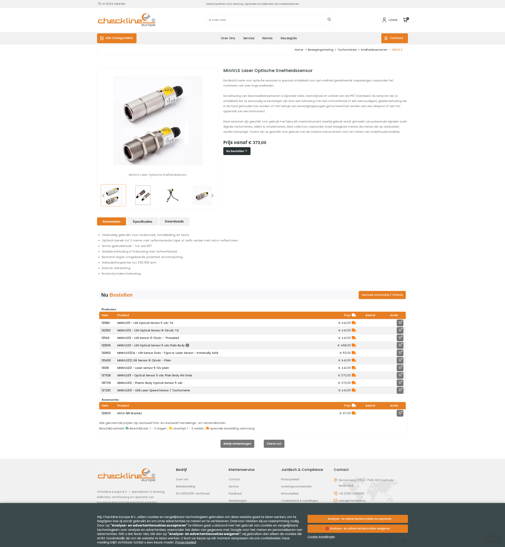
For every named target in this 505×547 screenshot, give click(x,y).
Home (299, 50)
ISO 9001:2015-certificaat (193, 494)
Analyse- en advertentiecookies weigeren (359, 528)
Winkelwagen (238, 501)
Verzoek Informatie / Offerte (382, 295)
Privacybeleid (290, 479)
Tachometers (347, 50)
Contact (396, 38)
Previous (103, 195)
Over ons (228, 38)
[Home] (134, 478)
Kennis (267, 38)
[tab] (111, 221)
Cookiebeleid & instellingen (299, 501)
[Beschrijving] (187, 345)
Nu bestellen (235, 151)
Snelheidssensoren (374, 50)
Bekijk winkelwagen (237, 444)
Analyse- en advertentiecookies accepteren (359, 519)
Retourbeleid (289, 494)
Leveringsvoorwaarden (296, 486)
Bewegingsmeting (321, 50)
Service (248, 38)
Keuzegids (289, 38)
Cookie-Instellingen (321, 537)
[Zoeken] (329, 19)
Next (212, 195)
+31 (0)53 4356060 (113, 4)
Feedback (235, 494)
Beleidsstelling (185, 486)
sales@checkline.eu (352, 501)
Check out (274, 444)
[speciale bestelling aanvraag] (354, 323)
